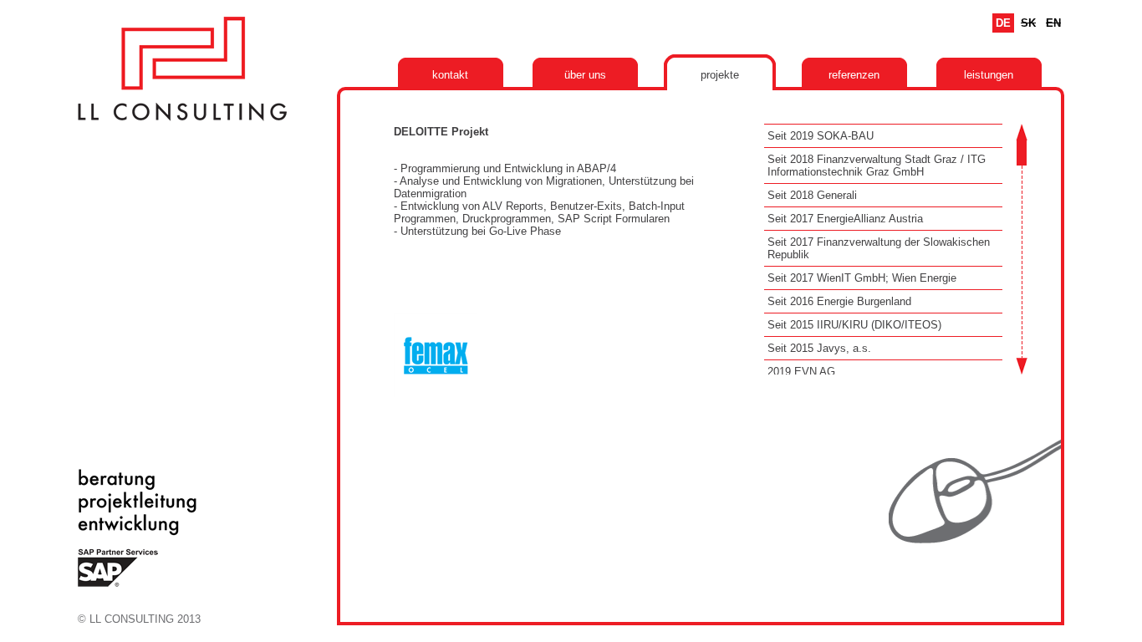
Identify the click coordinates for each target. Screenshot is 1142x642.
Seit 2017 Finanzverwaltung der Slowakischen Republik (878, 248)
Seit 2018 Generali (812, 195)
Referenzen (853, 75)
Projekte (720, 75)
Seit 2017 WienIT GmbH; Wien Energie (861, 278)
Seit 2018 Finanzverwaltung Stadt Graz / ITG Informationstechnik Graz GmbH (876, 165)
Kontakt (450, 75)
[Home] (182, 125)
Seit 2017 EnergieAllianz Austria (845, 218)
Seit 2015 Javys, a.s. (819, 348)
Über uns (585, 75)
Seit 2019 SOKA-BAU (820, 136)
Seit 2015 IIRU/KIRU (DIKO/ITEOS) (854, 324)
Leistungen (988, 75)
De (1003, 23)
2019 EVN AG (801, 371)
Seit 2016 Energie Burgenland (839, 301)
